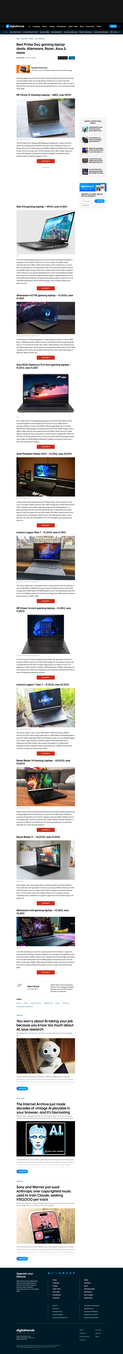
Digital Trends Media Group (26, 1347)
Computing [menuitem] (36, 27)
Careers (81, 1329)
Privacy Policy (85, 205)
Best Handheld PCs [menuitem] (56, 32)
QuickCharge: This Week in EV (24, 1006)
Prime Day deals (22, 78)
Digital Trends (12, 29)
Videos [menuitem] (99, 27)
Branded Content (89, 1308)
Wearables (87, 1283)
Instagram (52, 1273)
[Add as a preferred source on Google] (63, 57)
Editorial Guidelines (58, 1314)
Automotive (56, 1298)
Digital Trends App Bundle (91, 1317)
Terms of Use (83, 1339)
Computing (56, 1283)
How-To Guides (88, 1295)
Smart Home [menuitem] (90, 27)
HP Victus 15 (23, 143)
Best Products (88, 1292)
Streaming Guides (89, 1289)
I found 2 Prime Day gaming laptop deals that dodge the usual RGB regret (96, 172)
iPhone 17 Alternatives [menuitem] (85, 32)
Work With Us (83, 1333)
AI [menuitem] (29, 27)
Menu (3, 26)
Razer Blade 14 (24, 814)
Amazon (26, 1003)
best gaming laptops (41, 421)
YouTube (60, 1273)
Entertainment (57, 1295)
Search (120, 26)
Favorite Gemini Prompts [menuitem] (101, 32)
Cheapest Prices (48, 1003)
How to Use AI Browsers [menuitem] (71, 32)
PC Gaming (66, 1003)
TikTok (63, 1273)
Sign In (113, 26)
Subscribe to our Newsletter (91, 1305)
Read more (22, 1089)
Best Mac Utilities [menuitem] (44, 32)
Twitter (56, 1273)
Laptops (57, 1003)
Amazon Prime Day (39, 68)
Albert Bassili (21, 58)
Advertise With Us (57, 1311)
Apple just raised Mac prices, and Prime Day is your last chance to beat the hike (96, 151)
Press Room (98, 1333)
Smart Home (56, 1292)
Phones (55, 1280)
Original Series (88, 1298)
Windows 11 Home (31, 153)
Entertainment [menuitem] (61, 27)
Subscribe (100, 201)
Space (86, 1286)
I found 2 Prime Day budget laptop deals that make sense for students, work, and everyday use (95, 162)
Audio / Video (57, 1289)
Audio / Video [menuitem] (73, 27)
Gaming (18, 1003)
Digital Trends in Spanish (91, 1314)
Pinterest (67, 1273)
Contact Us (56, 1308)
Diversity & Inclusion (84, 1336)
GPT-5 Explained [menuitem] (115, 32)
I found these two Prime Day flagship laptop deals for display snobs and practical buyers (95, 141)
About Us (55, 1305)
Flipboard (74, 1273)
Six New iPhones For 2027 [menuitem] (30, 32)
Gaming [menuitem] (51, 27)
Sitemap (97, 1336)
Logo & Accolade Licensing (60, 1317)
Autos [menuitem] (82, 27)
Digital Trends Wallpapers (91, 1311)
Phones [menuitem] (44, 27)
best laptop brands (32, 260)
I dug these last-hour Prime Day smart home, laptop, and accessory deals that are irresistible (96, 130)
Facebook (49, 1273)
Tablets (86, 1280)
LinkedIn (70, 1273)
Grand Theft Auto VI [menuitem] (15, 32)
